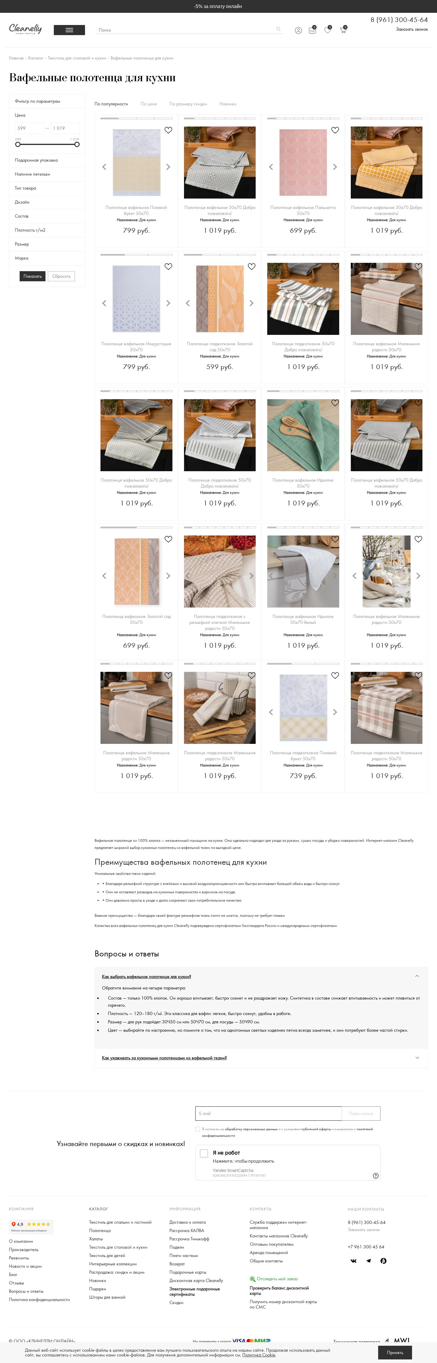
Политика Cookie (258, 1355)
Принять (395, 1352)
